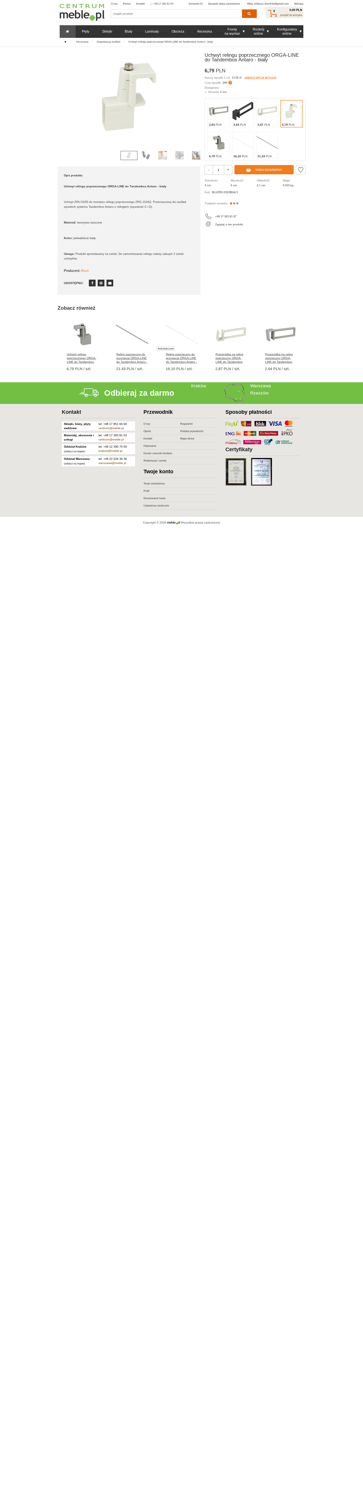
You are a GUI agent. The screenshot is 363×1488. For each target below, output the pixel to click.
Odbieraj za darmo (139, 393)
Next (196, 103)
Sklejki (107, 31)
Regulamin (186, 423)
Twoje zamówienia (154, 483)
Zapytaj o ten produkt (229, 224)
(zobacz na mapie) (74, 451)
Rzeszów (259, 392)
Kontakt (140, 3)
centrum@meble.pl (111, 428)
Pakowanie (149, 445)
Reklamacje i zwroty (154, 460)
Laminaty (152, 31)
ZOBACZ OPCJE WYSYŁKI (260, 77)
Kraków (198, 385)
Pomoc (127, 3)
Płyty (85, 31)
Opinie (147, 431)
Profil (146, 490)
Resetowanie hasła (154, 498)
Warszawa (260, 385)
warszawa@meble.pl (112, 463)
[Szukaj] (249, 13)
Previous (62, 103)
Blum (85, 270)
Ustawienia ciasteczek (156, 505)
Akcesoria (204, 31)
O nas (114, 3)
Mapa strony (187, 438)
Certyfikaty (239, 449)
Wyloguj (298, 3)
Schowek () (195, 3)
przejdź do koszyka (291, 15)
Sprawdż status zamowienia (224, 3)
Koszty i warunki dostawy (157, 453)
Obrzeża (178, 31)
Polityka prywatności (192, 431)
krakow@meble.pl (110, 450)
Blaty (128, 31)
